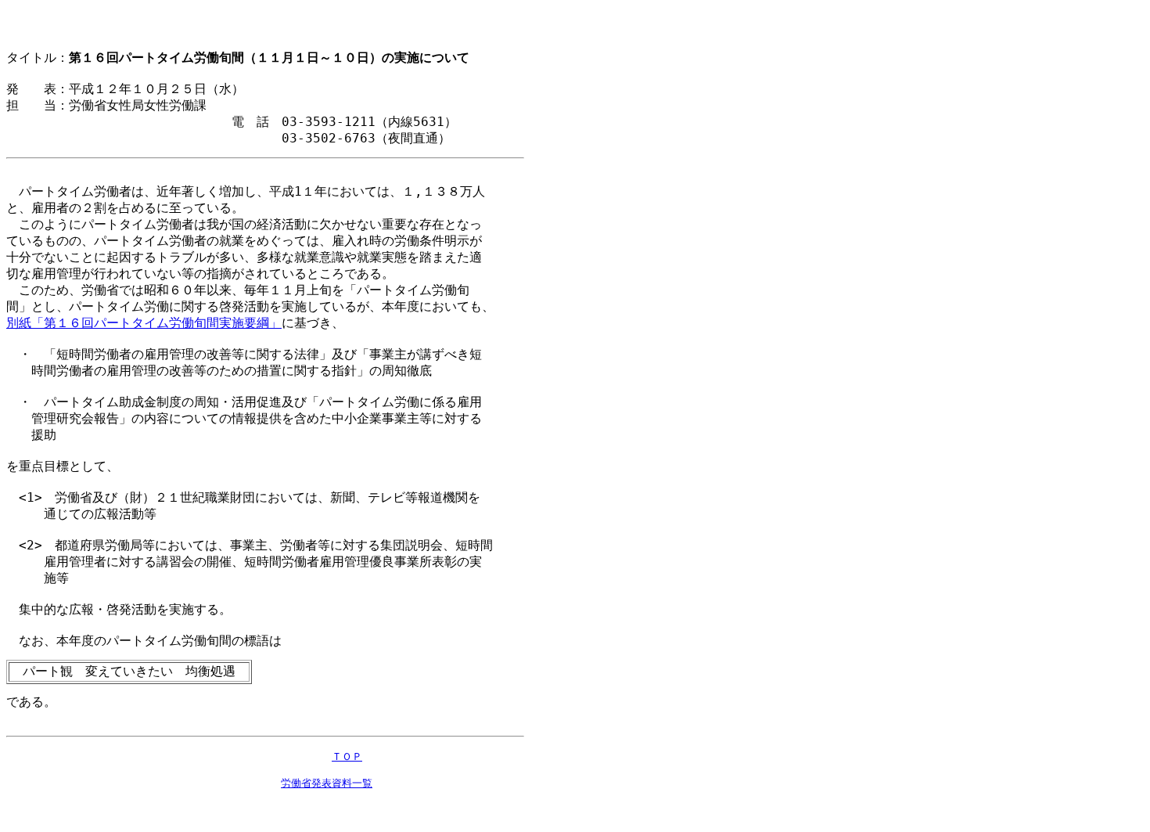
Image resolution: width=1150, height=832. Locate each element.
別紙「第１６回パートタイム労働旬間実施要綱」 (144, 322)
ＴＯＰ (347, 756)
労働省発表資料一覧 (326, 783)
